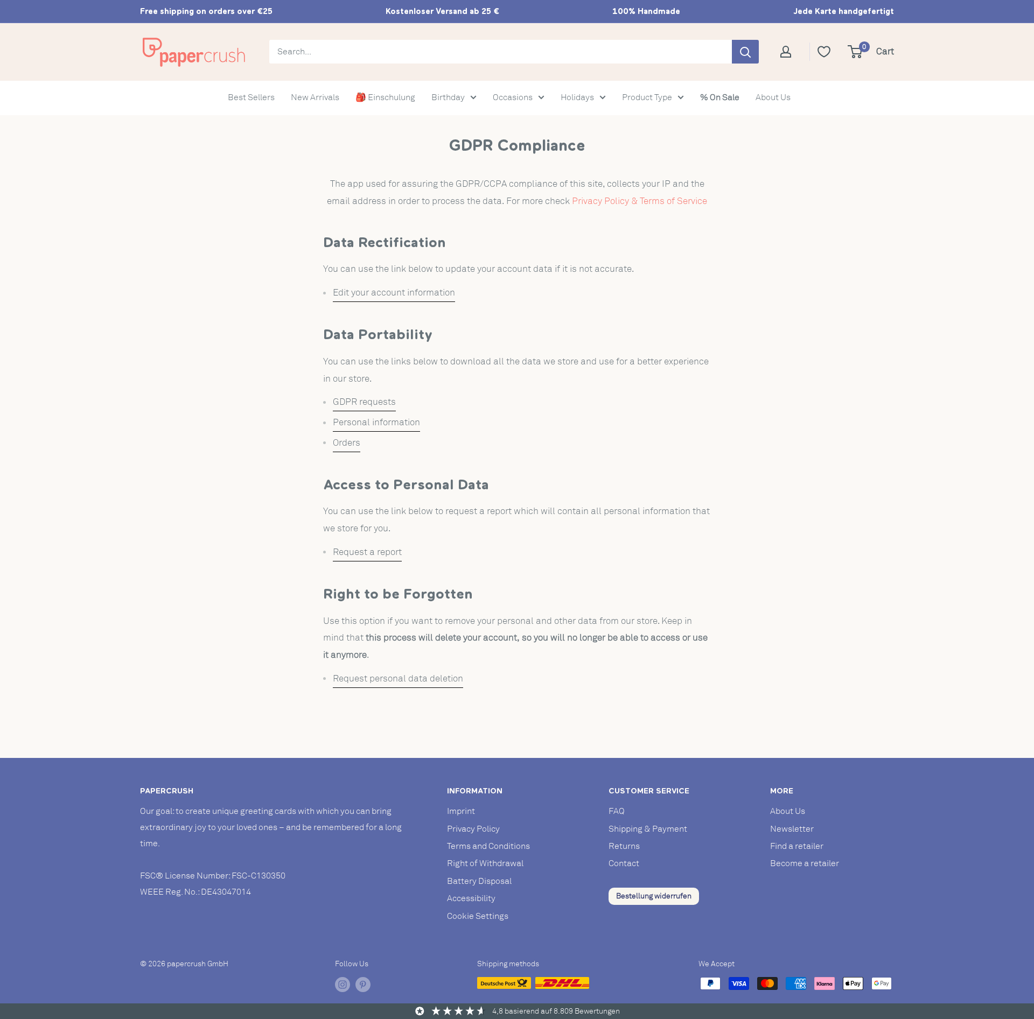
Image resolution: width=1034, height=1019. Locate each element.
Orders (346, 442)
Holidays (577, 97)
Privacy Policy (473, 829)
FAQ (617, 811)
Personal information (376, 422)
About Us (773, 97)
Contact (624, 863)
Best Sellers (251, 97)
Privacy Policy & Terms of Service (639, 201)
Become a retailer (804, 863)
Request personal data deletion (398, 678)
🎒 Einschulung (385, 97)
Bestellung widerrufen (653, 896)
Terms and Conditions (488, 846)
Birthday (448, 97)
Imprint (461, 811)
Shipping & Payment (648, 829)
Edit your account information (394, 292)
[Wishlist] (824, 52)
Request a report (367, 552)
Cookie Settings (477, 916)
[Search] (745, 52)
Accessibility (471, 898)
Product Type (647, 97)
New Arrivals (315, 97)
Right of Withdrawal (485, 863)
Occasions (513, 97)
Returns (624, 846)
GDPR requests (364, 401)
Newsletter (792, 829)
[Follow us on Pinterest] (363, 984)
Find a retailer (796, 846)
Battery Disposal (479, 881)
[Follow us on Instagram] (342, 984)
